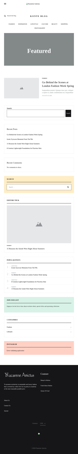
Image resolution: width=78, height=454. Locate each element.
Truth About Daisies (46, 385)
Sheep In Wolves (45, 380)
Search (9, 108)
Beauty (54, 24)
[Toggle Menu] (5, 4)
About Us (7, 400)
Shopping (64, 24)
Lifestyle (34, 24)
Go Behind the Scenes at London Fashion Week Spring (24, 134)
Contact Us (7, 405)
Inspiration (22, 24)
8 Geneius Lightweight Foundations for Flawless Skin (24, 148)
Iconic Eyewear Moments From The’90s (20, 139)
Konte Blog (39, 16)
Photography (40, 28)
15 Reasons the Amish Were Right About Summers (23, 144)
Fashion (12, 24)
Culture (45, 24)
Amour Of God (45, 391)
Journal (6, 411)
